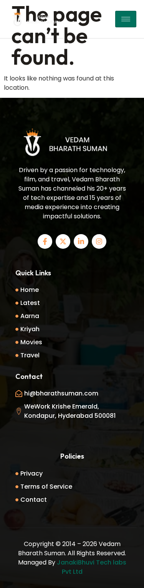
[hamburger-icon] (125, 19)
